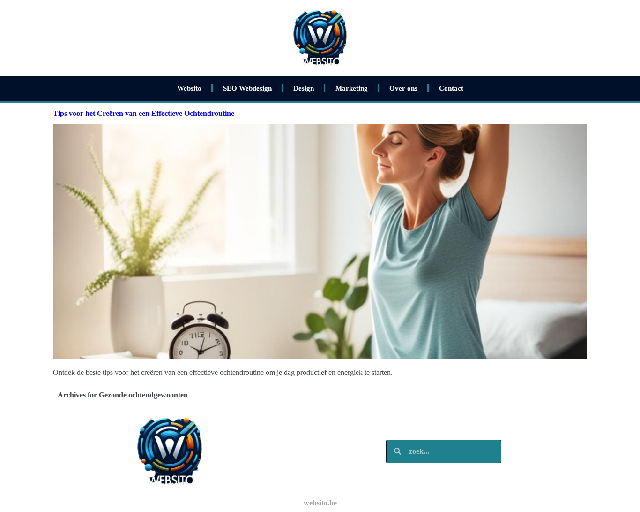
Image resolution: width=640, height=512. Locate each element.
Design (303, 88)
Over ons (403, 88)
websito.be (320, 503)
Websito (189, 88)
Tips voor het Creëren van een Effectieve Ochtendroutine (143, 113)
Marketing (351, 88)
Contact (451, 88)
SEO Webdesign (247, 88)
